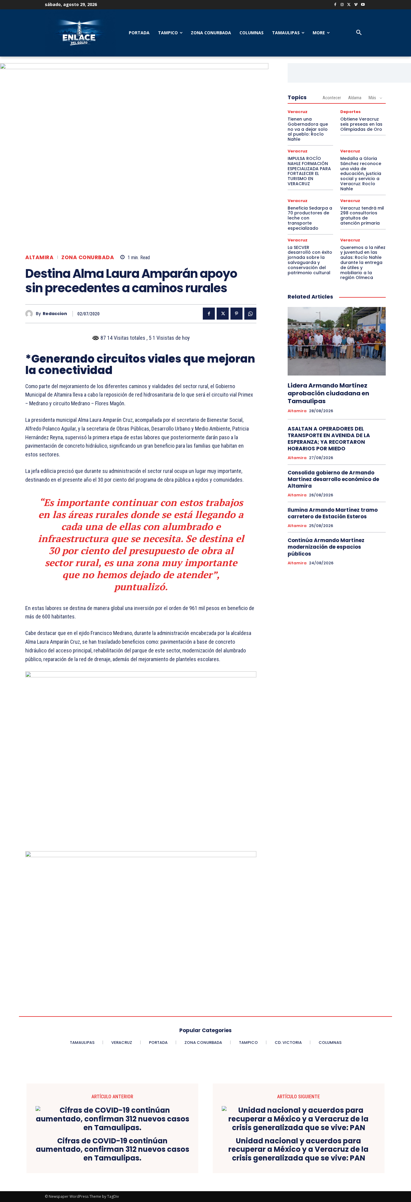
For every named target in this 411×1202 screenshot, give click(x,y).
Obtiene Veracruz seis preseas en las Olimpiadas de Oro (361, 124)
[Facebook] (335, 5)
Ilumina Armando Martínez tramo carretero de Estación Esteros (333, 513)
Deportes (350, 112)
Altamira (39, 257)
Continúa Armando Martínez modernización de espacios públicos (326, 547)
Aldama (354, 97)
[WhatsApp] (250, 314)
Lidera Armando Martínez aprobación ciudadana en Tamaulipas (328, 393)
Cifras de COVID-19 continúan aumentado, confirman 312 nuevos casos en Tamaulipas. (112, 1150)
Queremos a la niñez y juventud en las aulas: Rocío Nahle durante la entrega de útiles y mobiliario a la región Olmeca (362, 262)
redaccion (55, 313)
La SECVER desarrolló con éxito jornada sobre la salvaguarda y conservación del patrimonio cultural (310, 260)
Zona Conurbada (87, 257)
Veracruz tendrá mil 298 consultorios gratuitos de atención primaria (362, 215)
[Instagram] (342, 5)
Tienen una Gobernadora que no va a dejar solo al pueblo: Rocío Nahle (308, 129)
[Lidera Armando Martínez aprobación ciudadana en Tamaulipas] (337, 341)
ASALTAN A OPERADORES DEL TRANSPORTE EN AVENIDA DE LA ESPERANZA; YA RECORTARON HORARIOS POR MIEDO (329, 438)
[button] (359, 33)
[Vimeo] (355, 5)
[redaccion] (30, 313)
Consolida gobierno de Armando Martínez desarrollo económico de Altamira (333, 479)
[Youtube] (362, 5)
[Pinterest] (236, 314)
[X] (349, 5)
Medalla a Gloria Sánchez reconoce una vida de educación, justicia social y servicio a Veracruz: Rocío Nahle (360, 173)
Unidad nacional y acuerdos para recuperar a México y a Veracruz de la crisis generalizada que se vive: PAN (298, 1150)
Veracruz (297, 112)
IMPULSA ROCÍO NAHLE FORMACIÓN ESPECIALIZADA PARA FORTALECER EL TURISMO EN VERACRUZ (309, 171)
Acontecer (332, 97)
